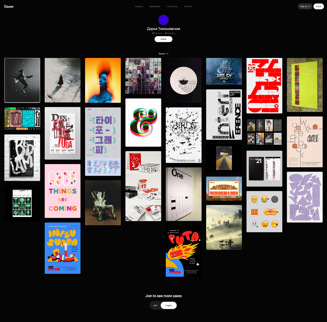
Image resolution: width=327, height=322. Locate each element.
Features (139, 6)
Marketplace (154, 6)
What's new (172, 6)
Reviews (188, 6)
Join (155, 305)
